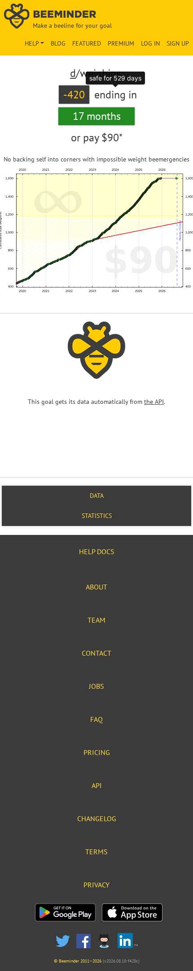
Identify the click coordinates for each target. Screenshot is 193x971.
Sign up (178, 43)
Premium (121, 43)
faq (96, 719)
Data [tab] (97, 496)
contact (96, 653)
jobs (96, 686)
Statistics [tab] (97, 516)
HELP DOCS (96, 551)
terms (96, 851)
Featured (86, 43)
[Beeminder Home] (96, 17)
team (96, 619)
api (97, 785)
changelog (96, 818)
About (96, 586)
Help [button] (32, 43)
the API (154, 402)
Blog (58, 43)
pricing (96, 752)
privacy (96, 884)
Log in (150, 43)
